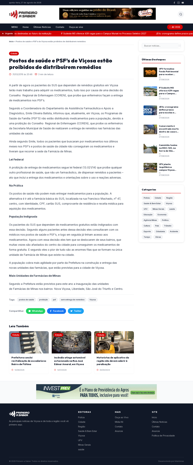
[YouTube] (183, 3)
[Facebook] (174, 3)
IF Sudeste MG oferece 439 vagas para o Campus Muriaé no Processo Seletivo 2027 (99, 33)
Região (169, 198)
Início (11, 41)
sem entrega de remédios (72, 300)
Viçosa (93, 300)
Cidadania (160, 231)
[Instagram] (178, 3)
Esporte (147, 231)
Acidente (174, 231)
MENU (14, 27)
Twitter (77, 311)
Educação (148, 214)
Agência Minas (150, 220)
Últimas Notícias (42, 27)
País (157, 226)
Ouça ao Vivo (121, 417)
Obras (158, 237)
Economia (162, 214)
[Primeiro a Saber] (23, 14)
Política (165, 220)
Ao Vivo (176, 27)
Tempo (147, 237)
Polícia (147, 198)
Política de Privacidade (163, 435)
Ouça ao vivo (76, 27)
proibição (43, 300)
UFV (145, 209)
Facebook (58, 311)
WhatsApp (37, 311)
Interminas (179, 461)
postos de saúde (26, 300)
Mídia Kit (119, 422)
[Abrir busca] (181, 14)
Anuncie (119, 431)
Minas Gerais (158, 209)
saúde (172, 209)
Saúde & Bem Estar (152, 203)
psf (54, 300)
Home (26, 27)
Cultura (147, 226)
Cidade (14, 53)
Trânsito (167, 226)
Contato (60, 27)
